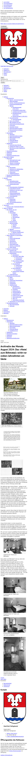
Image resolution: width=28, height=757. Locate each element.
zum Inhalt (6, 2)
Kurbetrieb (12, 239)
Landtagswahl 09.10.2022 (19, 112)
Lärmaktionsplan (14, 181)
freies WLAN (13, 247)
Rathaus (6, 97)
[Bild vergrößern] (12, 385)
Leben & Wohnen (8, 208)
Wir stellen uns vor (12, 209)
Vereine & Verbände (15, 246)
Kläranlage (12, 199)
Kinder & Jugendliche (12, 249)
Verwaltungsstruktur (12, 151)
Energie (9, 185)
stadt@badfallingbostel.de (15, 736)
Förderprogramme (14, 164)
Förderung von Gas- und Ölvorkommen (16, 190)
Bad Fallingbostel (14, 304)
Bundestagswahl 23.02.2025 (17, 108)
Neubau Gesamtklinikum (13, 175)
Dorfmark (6, 69)
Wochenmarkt (13, 243)
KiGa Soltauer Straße (18, 261)
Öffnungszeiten (14, 101)
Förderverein (19, 258)
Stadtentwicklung (14, 173)
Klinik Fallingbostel (15, 238)
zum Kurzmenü (8, 6)
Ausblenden (3, 26)
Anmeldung (16, 255)
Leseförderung (16, 294)
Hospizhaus (13, 241)
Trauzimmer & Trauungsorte (17, 301)
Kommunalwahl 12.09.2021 (20, 116)
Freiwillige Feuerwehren (16, 280)
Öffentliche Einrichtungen (13, 276)
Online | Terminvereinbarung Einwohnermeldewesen (17, 103)
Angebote (15, 289)
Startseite (6, 308)
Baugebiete (13, 167)
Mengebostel (7, 72)
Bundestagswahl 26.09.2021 (17, 114)
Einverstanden (4, 28)
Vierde (5, 75)
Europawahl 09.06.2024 (19, 110)
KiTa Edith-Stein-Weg (18, 256)
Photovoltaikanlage (15, 193)
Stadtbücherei (13, 285)
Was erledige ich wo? (15, 122)
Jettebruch (6, 70)
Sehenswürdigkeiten (15, 230)
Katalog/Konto (16, 291)
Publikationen (13, 221)
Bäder (11, 236)
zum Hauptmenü (8, 3)
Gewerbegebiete (14, 161)
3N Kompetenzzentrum (16, 202)
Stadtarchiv (10, 143)
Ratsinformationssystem (16, 128)
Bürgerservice (10, 98)
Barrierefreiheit (7, 683)
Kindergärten (13, 253)
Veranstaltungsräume (15, 233)
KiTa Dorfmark (16, 264)
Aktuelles (12, 134)
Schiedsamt (13, 283)
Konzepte (9, 179)
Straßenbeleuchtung (15, 194)
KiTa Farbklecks (17, 268)
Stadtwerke (13, 200)
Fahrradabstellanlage (12, 303)
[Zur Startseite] (14, 64)
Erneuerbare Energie (15, 188)
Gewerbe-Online (14, 127)
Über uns (15, 298)
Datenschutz (7, 685)
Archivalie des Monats (15, 145)
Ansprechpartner (14, 118)
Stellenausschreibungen (13, 155)
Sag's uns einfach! (14, 121)
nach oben (3, 679)
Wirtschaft (9, 158)
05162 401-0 (12, 733)
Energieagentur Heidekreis (17, 187)
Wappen (12, 229)
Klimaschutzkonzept (15, 182)
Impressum (6, 686)
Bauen (8, 166)
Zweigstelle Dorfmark (18, 300)
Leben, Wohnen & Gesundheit (14, 235)
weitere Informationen (6, 755)
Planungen (12, 172)
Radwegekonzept (14, 184)
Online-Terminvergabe (15, 751)
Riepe (5, 73)
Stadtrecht (9, 152)
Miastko (15, 224)
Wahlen (12, 106)
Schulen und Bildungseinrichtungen (16, 251)
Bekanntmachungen (15, 137)
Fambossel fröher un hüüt (16, 146)
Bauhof (11, 279)
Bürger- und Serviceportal (16, 100)
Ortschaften (13, 212)
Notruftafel (12, 139)
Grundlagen (19, 259)
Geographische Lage (15, 160)
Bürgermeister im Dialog (16, 130)
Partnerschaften (14, 223)
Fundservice (13, 131)
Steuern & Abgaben (15, 163)
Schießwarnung (14, 142)
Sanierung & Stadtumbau (16, 169)
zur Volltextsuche (8, 8)
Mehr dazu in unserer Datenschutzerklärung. (12, 23)
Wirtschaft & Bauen (9, 157)
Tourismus (6, 205)
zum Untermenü (8, 5)
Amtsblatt (9, 154)
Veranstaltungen (14, 244)
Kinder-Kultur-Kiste (18, 295)
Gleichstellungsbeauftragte (17, 124)
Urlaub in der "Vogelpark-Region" (15, 206)
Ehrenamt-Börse (14, 140)
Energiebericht (13, 196)
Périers (14, 226)
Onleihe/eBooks (17, 292)
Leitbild (12, 211)
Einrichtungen (10, 197)
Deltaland (9, 176)
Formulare (12, 125)
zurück (2, 677)
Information (10, 133)
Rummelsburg (16, 227)
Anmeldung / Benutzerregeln (17, 287)
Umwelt (6, 178)
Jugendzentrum (14, 274)
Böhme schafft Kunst (18, 232)
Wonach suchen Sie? (6, 80)
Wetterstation (10, 203)
